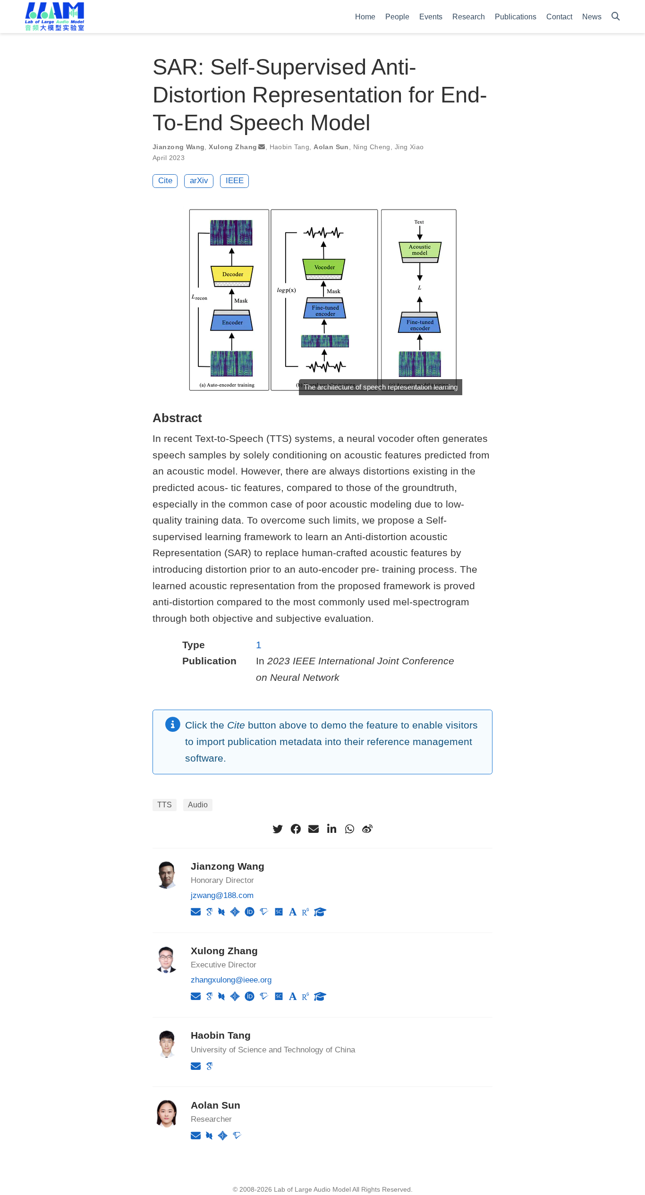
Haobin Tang (290, 147)
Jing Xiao (409, 147)
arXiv (199, 180)
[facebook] (296, 829)
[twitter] (278, 829)
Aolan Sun (331, 147)
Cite (165, 180)
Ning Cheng (371, 147)
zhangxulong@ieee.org (231, 979)
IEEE (235, 180)
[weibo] (367, 829)
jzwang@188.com (222, 895)
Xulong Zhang (233, 147)
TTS (164, 805)
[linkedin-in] (331, 829)
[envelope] (313, 829)
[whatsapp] (349, 829)
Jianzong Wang (178, 147)
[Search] (615, 16)
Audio (198, 805)
